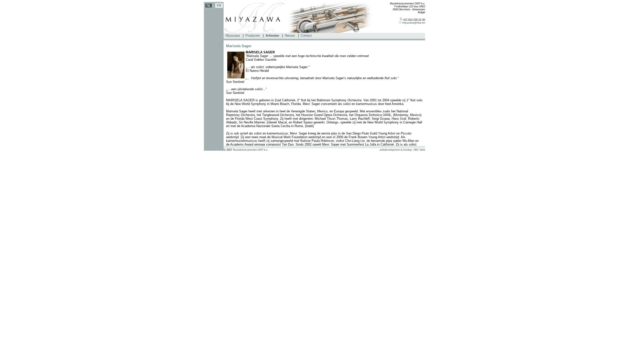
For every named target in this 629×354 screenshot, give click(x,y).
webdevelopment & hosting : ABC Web (402, 149)
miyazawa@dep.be (413, 22)
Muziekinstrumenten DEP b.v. (250, 149)
